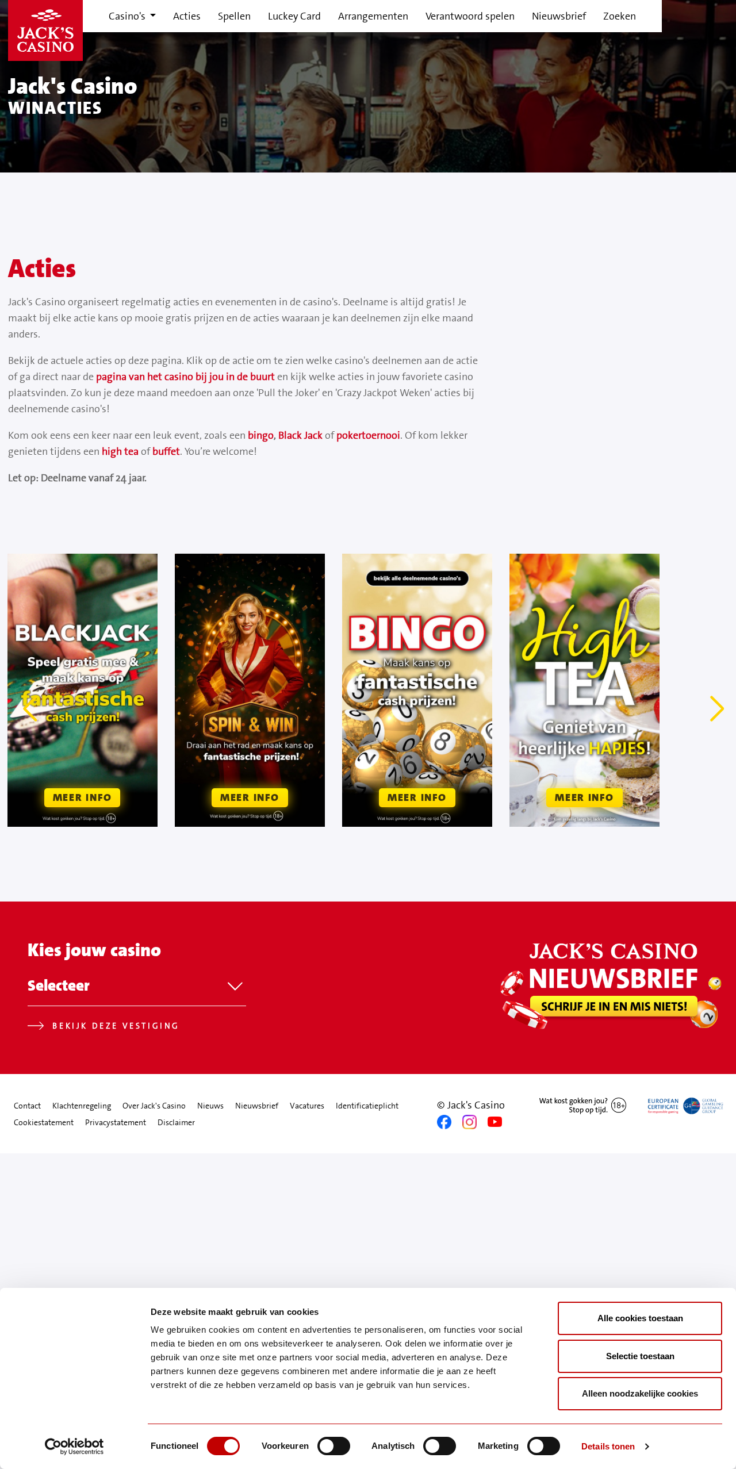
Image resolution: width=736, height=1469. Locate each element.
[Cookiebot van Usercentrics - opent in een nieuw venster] (74, 1446)
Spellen (234, 16)
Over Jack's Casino (154, 1105)
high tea (120, 451)
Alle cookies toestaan (640, 1318)
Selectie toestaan (640, 1356)
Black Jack (300, 435)
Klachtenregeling (81, 1105)
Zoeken (619, 16)
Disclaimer (176, 1122)
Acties (187, 16)
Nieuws (210, 1105)
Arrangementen (373, 16)
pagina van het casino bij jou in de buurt (185, 376)
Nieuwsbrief (559, 16)
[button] (32, 709)
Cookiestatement (44, 1122)
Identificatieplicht (367, 1105)
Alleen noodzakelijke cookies (640, 1393)
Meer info (82, 797)
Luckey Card (294, 16)
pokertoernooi (368, 435)
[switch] (333, 1446)
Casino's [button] (128, 16)
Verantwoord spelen (470, 16)
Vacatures (307, 1105)
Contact (27, 1105)
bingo (261, 435)
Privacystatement (115, 1122)
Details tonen (608, 1446)
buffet (166, 451)
